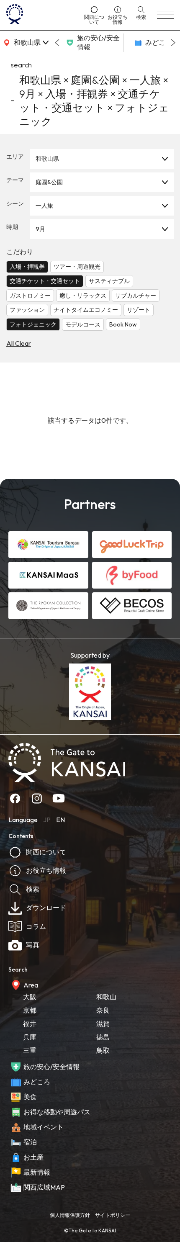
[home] (42, 15)
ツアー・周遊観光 (77, 266)
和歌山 (106, 997)
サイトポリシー (112, 1215)
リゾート (138, 310)
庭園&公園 (49, 182)
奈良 (103, 1010)
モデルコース (82, 324)
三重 (29, 1050)
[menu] (165, 15)
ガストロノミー (30, 295)
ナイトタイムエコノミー (86, 310)
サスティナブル (109, 281)
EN (60, 819)
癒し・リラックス (82, 295)
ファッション (27, 310)
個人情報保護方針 (70, 1215)
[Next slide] (173, 42)
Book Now (123, 324)
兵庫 (29, 1037)
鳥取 (103, 1050)
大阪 (29, 997)
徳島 (103, 1037)
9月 (40, 229)
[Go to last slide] (57, 42)
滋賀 (103, 1023)
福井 (29, 1023)
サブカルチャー (135, 295)
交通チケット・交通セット (45, 281)
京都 (29, 1010)
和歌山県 (47, 158)
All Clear (18, 343)
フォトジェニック (33, 324)
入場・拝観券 (27, 266)
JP (47, 819)
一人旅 (44, 205)
